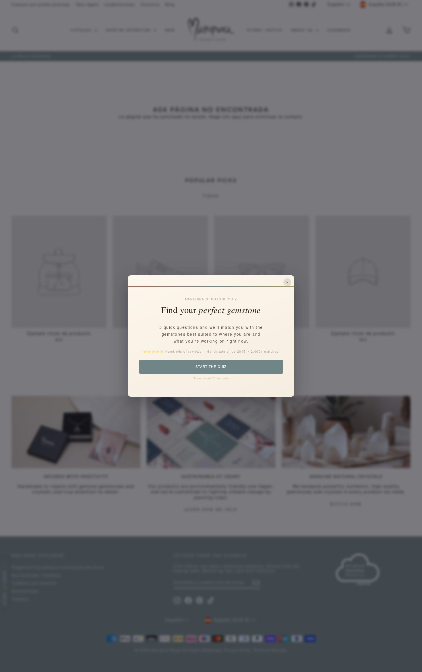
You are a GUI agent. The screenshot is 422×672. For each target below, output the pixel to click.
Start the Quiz (210, 366)
